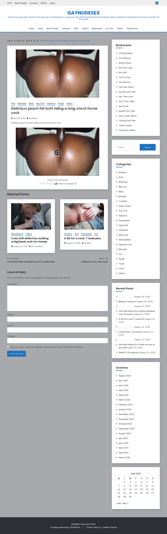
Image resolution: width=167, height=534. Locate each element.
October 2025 (125, 423)
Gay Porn (40, 103)
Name (10, 314)
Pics (96, 234)
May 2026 (124, 390)
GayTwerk (123, 106)
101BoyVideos (126, 53)
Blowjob (122, 196)
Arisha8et (33, 118)
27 (152, 493)
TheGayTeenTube (127, 120)
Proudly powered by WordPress (65, 527)
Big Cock (123, 186)
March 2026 (124, 399)
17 (136, 489)
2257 (9, 3)
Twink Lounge (125, 125)
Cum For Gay (125, 77)
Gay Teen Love (126, 96)
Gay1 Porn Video (127, 101)
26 (147, 493)
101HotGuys (125, 58)
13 (152, 485)
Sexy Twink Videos (128, 115)
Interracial (123, 230)
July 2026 (123, 380)
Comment (12, 284)
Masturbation (17, 234)
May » (125, 503)
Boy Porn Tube (126, 67)
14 (119, 489)
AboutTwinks (125, 63)
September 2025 (127, 428)
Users (52, 3)
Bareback (22, 103)
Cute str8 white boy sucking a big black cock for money (30, 239)
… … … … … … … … (126, 296)
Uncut (121, 268)
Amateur (68, 234)
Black (31, 103)
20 (152, 489)
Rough (61, 103)
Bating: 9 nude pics (127, 301)
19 (147, 489)
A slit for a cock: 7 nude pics (82, 238)
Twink (121, 263)
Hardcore (51, 103)
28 (119, 496)
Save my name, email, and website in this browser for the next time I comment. (46, 347)
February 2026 (126, 404)
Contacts (33, 3)
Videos (120, 28)
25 (141, 493)
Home (31, 28)
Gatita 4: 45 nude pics (129, 352)
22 (124, 493)
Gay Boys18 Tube (127, 91)
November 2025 (126, 419)
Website (11, 336)
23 (130, 493)
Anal (13, 103)
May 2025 (124, 447)
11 (141, 485)
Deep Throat (125, 206)
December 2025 (126, 414)
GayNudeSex (83, 12)
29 (124, 496)
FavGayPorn (132, 28)
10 (136, 485)
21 (119, 493)
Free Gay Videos (126, 87)
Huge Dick (123, 225)
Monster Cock (125, 244)
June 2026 (123, 385)
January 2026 (125, 409)
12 (147, 485)
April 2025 (124, 452)
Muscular (123, 249)
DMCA (44, 3)
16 (130, 489)
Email (10, 325)
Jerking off (123, 234)
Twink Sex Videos (127, 130)
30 (130, 496)
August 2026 (125, 375)
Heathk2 (87, 243)
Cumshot (123, 201)
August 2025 (125, 433)
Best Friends (21, 3)
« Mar (118, 503)
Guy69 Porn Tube (127, 111)
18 (141, 489)
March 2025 (124, 457)
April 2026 (124, 395)
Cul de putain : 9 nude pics (131, 331)
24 (136, 493)
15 (124, 489)
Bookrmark (97, 28)
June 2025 (123, 443)
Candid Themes (109, 527)
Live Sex (109, 28)
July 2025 (123, 438)
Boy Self (123, 72)
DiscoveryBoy (37, 246)
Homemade (86, 234)
